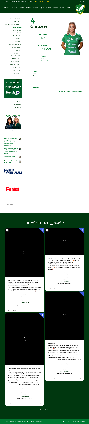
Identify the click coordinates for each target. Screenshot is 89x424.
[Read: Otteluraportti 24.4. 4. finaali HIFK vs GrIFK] (20, 157)
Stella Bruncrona (15, 18)
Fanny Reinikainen (16, 61)
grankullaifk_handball (22, 305)
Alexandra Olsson (15, 64)
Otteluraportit (16, 104)
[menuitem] (6, 1)
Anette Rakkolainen (15, 53)
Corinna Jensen (17, 27)
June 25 (30, 398)
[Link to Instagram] (83, 1)
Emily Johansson (16, 56)
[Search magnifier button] (20, 204)
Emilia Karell (17, 36)
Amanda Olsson (16, 50)
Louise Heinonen (16, 70)
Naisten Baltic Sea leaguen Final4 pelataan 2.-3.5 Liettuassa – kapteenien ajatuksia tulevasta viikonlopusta (10, 142)
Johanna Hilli (17, 33)
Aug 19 (70, 283)
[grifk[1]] (80, 9)
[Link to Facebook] (78, 1)
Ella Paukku (17, 41)
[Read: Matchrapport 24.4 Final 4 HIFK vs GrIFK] (20, 161)
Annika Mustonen (16, 59)
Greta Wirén (17, 21)
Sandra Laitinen (16, 47)
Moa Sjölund (17, 39)
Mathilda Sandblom (15, 44)
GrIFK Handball (25, 303)
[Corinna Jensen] (72, 36)
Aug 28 (30, 305)
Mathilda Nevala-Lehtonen (13, 24)
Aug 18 (70, 373)
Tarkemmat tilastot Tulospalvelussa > (70, 91)
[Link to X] (80, 1)
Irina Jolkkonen (16, 73)
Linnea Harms (17, 30)
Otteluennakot (16, 107)
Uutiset (19, 101)
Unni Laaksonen (16, 67)
